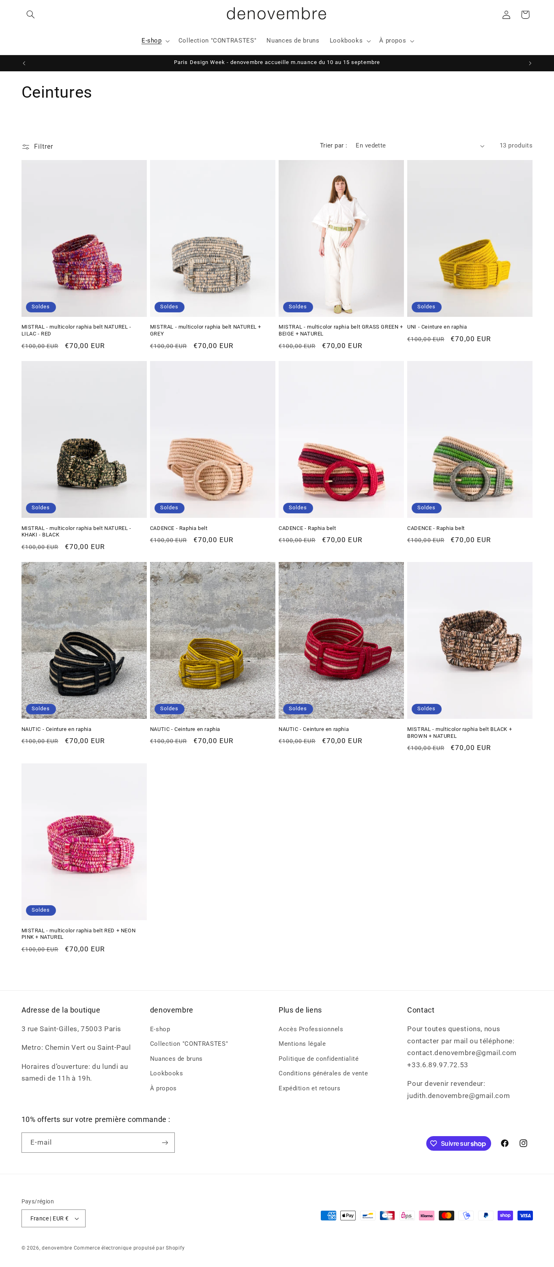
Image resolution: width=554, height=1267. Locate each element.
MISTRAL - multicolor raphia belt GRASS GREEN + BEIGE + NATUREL (341, 330)
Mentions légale (302, 1043)
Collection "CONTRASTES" (189, 1043)
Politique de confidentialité (319, 1058)
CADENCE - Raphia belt (179, 528)
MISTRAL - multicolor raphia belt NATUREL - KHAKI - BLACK (76, 531)
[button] (30, 14)
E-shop (160, 1029)
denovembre (57, 1248)
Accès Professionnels (311, 1029)
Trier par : (334, 145)
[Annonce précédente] (24, 63)
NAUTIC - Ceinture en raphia (56, 729)
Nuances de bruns (176, 1058)
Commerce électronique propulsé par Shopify (129, 1248)
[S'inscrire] (164, 1142)
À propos (163, 1088)
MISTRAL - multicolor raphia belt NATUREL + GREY (205, 330)
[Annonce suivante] (530, 63)
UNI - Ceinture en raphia (437, 327)
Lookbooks (166, 1073)
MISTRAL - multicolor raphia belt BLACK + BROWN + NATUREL (459, 732)
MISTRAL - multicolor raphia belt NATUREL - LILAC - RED (76, 330)
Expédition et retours (309, 1088)
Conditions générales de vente (323, 1073)
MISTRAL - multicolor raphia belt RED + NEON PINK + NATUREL (78, 933)
